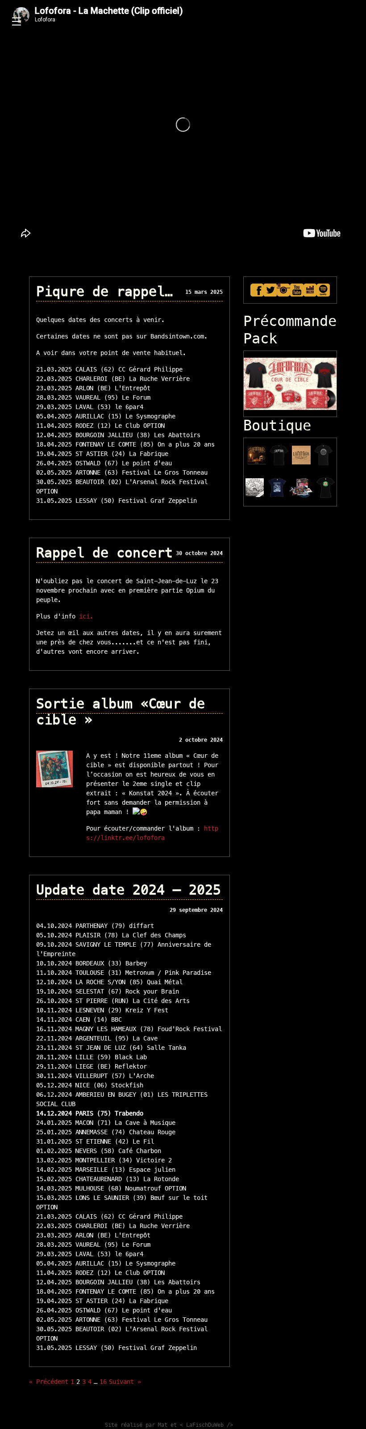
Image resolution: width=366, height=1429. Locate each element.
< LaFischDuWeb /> (206, 1425)
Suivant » (125, 1381)
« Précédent (48, 1381)
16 (103, 1381)
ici (84, 616)
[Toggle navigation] (16, 21)
